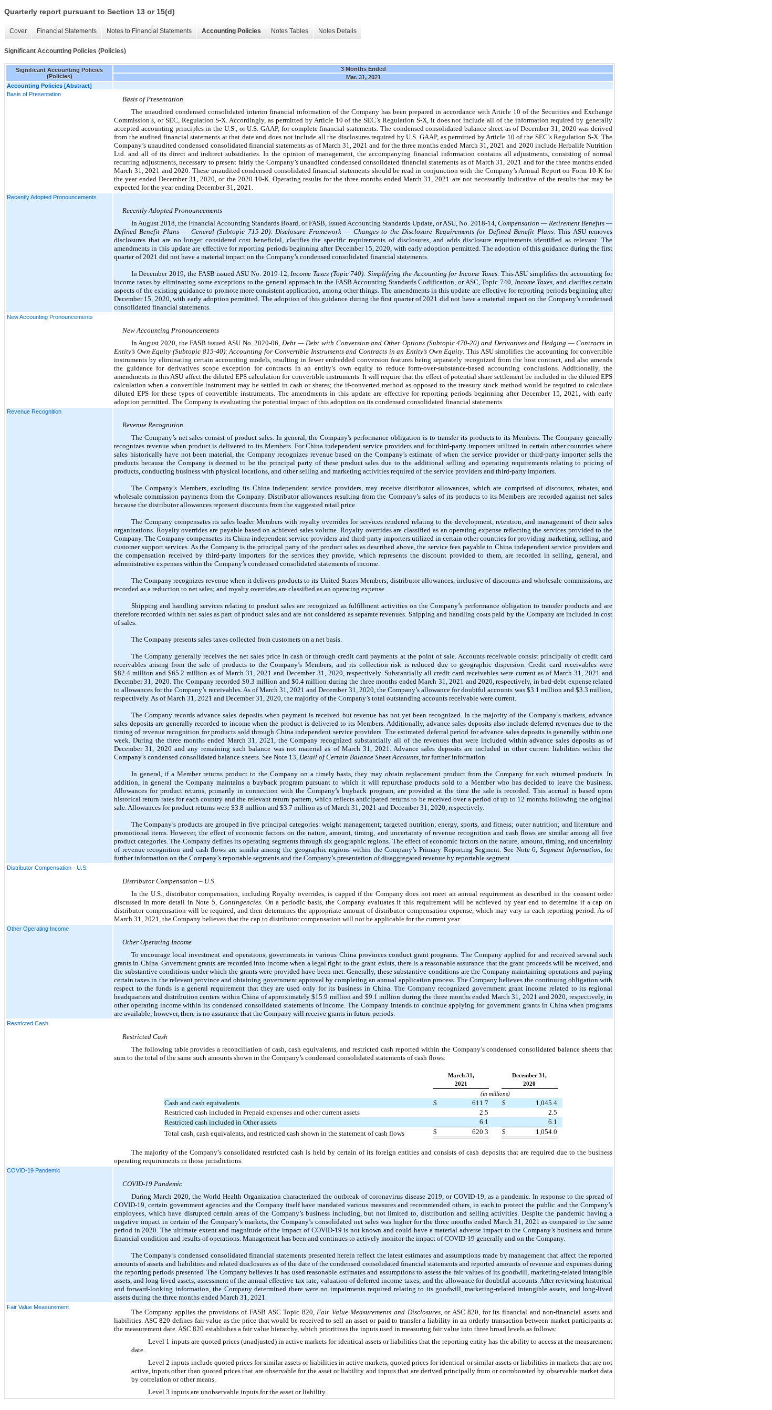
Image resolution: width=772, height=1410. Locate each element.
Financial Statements (67, 31)
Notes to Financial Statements (149, 31)
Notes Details (337, 31)
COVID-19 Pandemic (33, 1170)
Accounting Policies (231, 31)
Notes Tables (289, 31)
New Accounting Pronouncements (50, 317)
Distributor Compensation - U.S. (47, 867)
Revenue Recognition (34, 411)
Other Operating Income (38, 928)
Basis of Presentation (34, 94)
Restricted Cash (27, 1023)
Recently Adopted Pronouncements (52, 197)
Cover (18, 31)
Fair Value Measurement (38, 1307)
